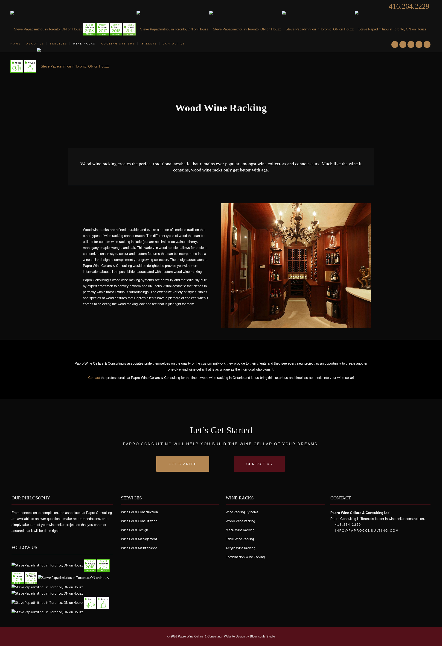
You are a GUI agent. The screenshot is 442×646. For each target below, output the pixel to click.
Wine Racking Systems (242, 512)
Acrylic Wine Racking (240, 548)
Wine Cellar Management (139, 539)
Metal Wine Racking (240, 530)
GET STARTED (183, 464)
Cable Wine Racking (240, 539)
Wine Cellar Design (134, 530)
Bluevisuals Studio (262, 636)
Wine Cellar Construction (139, 512)
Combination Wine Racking (245, 557)
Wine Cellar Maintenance (139, 548)
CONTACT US (259, 464)
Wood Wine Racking (240, 521)
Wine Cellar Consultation (139, 521)
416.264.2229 (409, 6)
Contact (94, 378)
